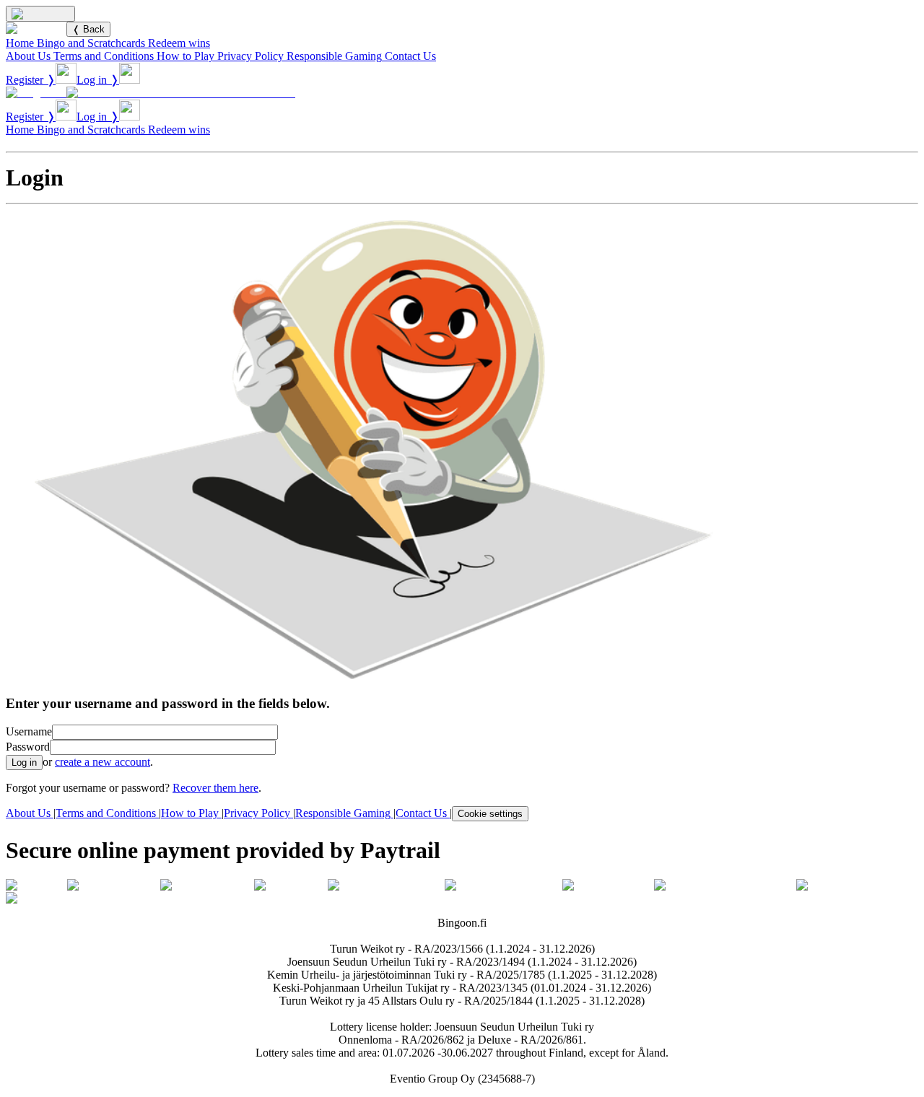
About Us (28, 56)
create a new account (102, 762)
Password (28, 746)
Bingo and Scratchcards (91, 43)
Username (29, 731)
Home (20, 43)
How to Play (185, 56)
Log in (24, 762)
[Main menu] (40, 14)
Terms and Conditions (103, 56)
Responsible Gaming (334, 56)
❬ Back (88, 29)
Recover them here (215, 788)
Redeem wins (179, 43)
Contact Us (410, 56)
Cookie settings (490, 813)
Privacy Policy (250, 56)
